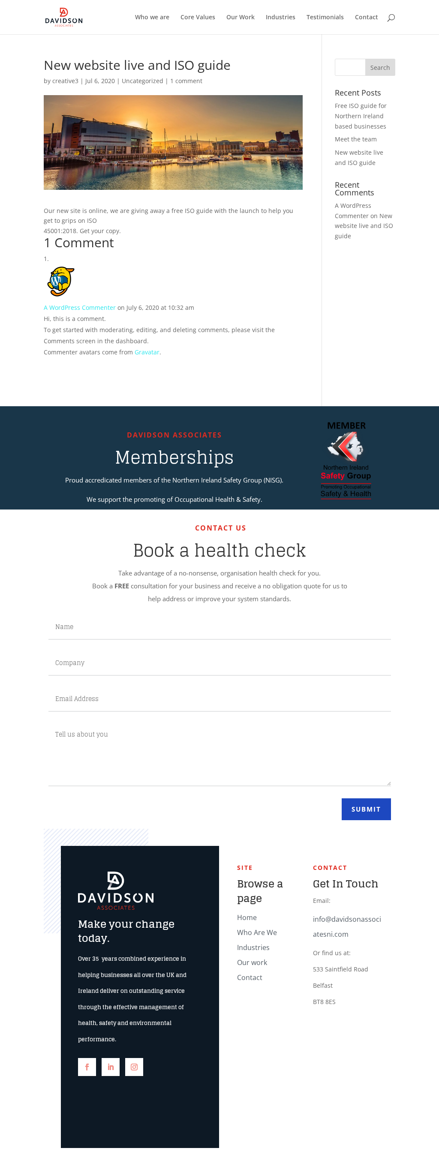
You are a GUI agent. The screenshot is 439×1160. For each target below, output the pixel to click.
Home (247, 917)
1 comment (186, 81)
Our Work (240, 17)
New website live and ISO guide (364, 226)
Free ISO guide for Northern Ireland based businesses (361, 116)
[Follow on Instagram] (134, 1067)
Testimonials (325, 17)
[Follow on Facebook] (87, 1067)
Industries (280, 17)
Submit (366, 809)
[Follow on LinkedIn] (111, 1067)
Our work (252, 962)
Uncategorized (142, 81)
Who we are (152, 17)
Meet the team (356, 139)
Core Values (197, 17)
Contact (366, 17)
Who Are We (257, 932)
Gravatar (147, 352)
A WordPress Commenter (80, 307)
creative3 (65, 81)
